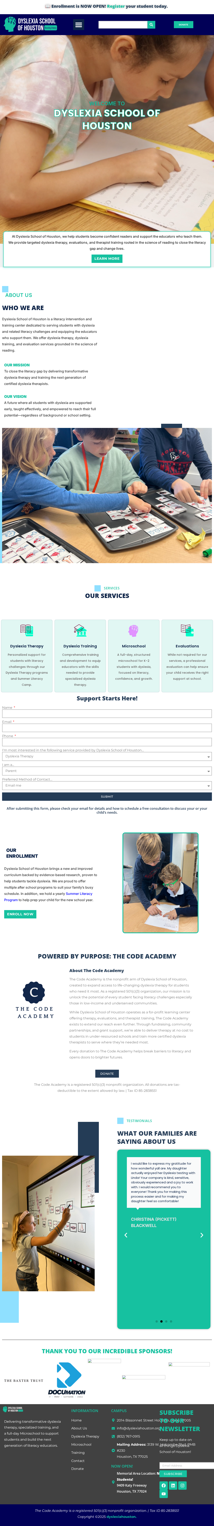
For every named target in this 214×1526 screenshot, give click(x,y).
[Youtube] (163, 1494)
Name (7, 707)
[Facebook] (163, 1485)
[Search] (151, 25)
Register (116, 6)
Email (7, 722)
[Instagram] (182, 1485)
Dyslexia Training (80, 646)
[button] (78, 24)
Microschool (134, 646)
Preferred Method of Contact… (27, 779)
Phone (8, 736)
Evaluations (187, 646)
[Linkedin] (173, 1485)
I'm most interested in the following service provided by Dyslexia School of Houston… (73, 750)
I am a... (8, 765)
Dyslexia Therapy (26, 646)
